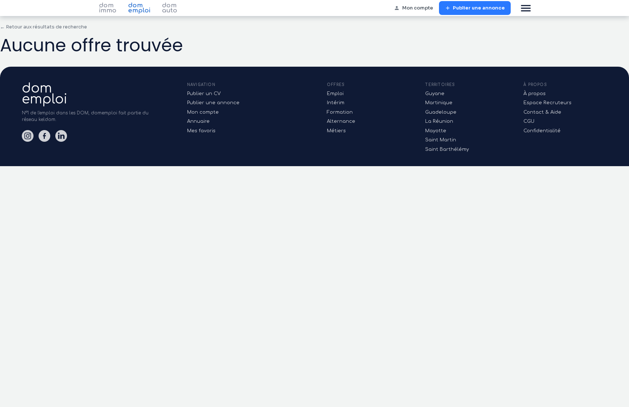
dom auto (169, 8)
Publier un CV (204, 93)
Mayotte (435, 130)
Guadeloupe (440, 112)
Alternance (341, 121)
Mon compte (417, 8)
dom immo (107, 8)
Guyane (434, 93)
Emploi (335, 93)
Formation (340, 112)
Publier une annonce (479, 8)
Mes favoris (201, 130)
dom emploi (139, 8)
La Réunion (439, 121)
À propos (534, 93)
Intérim (335, 102)
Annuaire (198, 121)
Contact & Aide (542, 112)
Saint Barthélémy (447, 149)
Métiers (336, 130)
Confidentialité (542, 130)
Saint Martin (440, 139)
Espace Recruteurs (547, 102)
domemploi (44, 94)
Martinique (438, 102)
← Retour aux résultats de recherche (43, 27)
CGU (528, 121)
